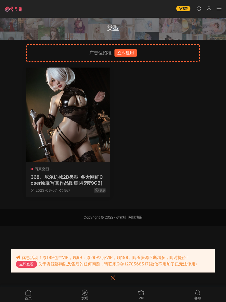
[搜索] (199, 8)
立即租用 (125, 52)
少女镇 (121, 217)
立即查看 (26, 264)
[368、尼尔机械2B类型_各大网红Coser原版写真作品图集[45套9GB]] (68, 115)
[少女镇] (13, 9)
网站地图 (135, 217)
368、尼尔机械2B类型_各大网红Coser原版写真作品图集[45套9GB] (67, 180)
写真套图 (42, 169)
